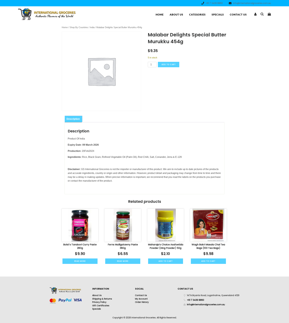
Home (160, 14)
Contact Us (238, 14)
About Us (176, 14)
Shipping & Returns (102, 298)
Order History (142, 302)
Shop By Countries (79, 27)
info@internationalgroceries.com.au (252, 3)
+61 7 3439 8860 (214, 3)
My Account (141, 298)
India (92, 27)
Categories (197, 14)
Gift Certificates (100, 305)
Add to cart (169, 64)
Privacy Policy (99, 302)
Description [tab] (73, 119)
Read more (80, 261)
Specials (218, 14)
